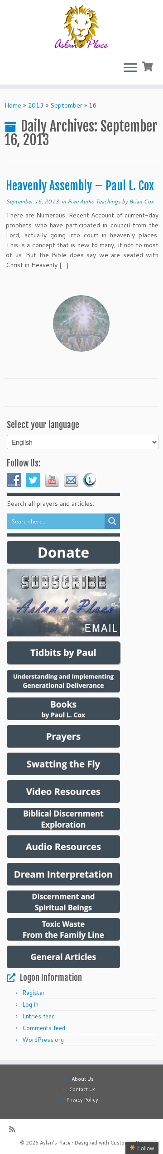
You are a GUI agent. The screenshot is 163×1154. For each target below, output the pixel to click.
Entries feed (38, 1016)
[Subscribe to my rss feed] (14, 1129)
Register (33, 993)
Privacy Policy (82, 1099)
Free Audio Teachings (94, 201)
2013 (36, 105)
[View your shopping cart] (148, 65)
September (66, 105)
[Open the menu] (130, 68)
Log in (30, 1004)
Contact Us (82, 1089)
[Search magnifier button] (112, 521)
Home (13, 105)
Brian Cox (141, 201)
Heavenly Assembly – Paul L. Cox (80, 186)
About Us (83, 1079)
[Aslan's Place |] (81, 27)
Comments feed (43, 1028)
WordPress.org (43, 1040)
